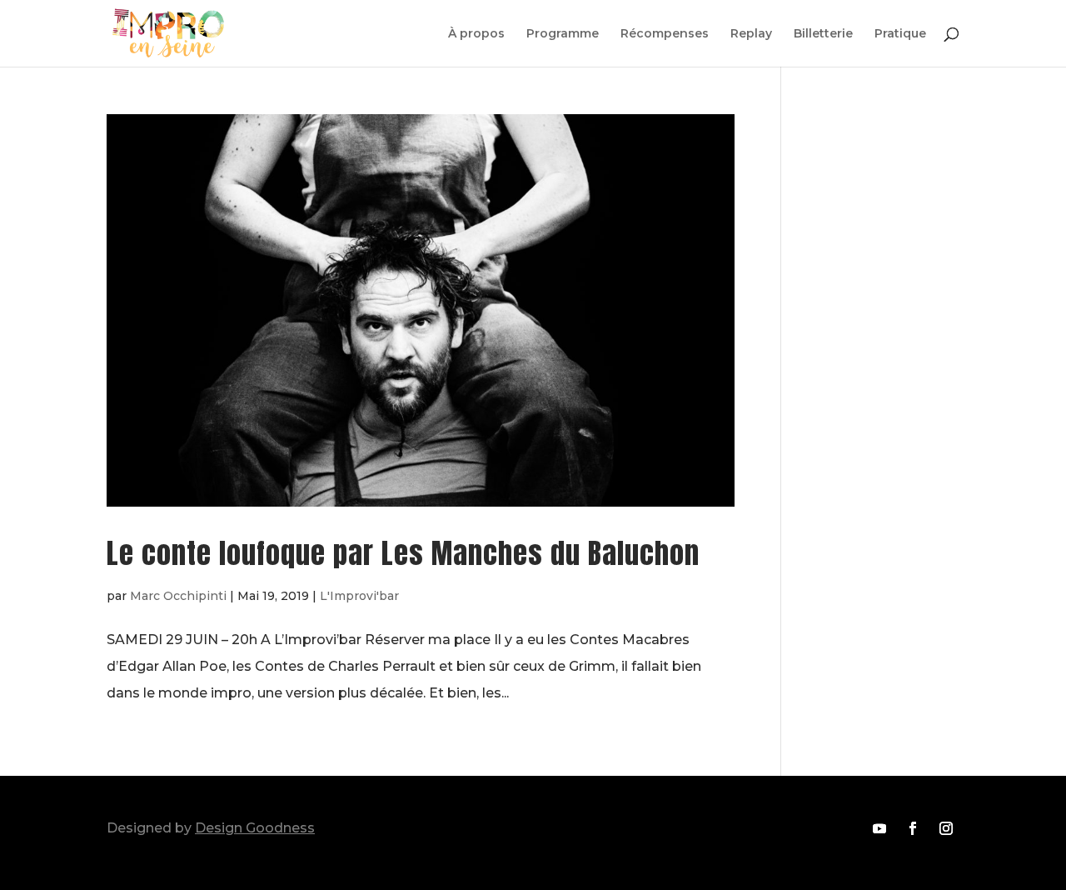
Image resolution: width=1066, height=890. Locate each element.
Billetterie (823, 34)
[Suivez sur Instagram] (946, 828)
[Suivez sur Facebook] (912, 828)
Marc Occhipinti (178, 595)
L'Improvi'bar (359, 595)
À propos (476, 34)
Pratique (900, 34)
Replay (751, 34)
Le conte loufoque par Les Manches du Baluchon (403, 553)
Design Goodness (255, 828)
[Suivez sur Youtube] (879, 828)
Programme (562, 34)
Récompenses (664, 34)
